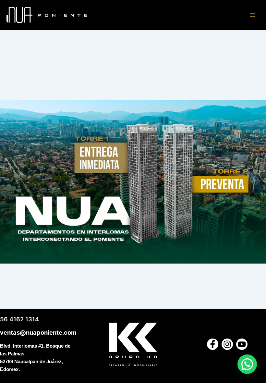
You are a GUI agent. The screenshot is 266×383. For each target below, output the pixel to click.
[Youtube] (242, 344)
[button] (247, 364)
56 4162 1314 (19, 319)
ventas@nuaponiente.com (38, 332)
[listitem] (144, 184)
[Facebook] (212, 344)
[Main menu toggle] (253, 15)
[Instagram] (227, 344)
